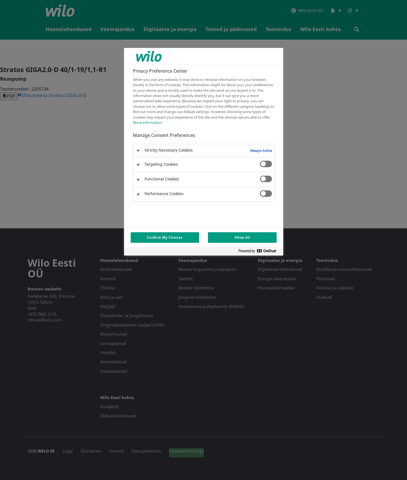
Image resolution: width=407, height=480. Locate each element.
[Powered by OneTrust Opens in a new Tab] (259, 252)
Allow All (242, 237)
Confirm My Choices (165, 237)
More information (147, 122)
